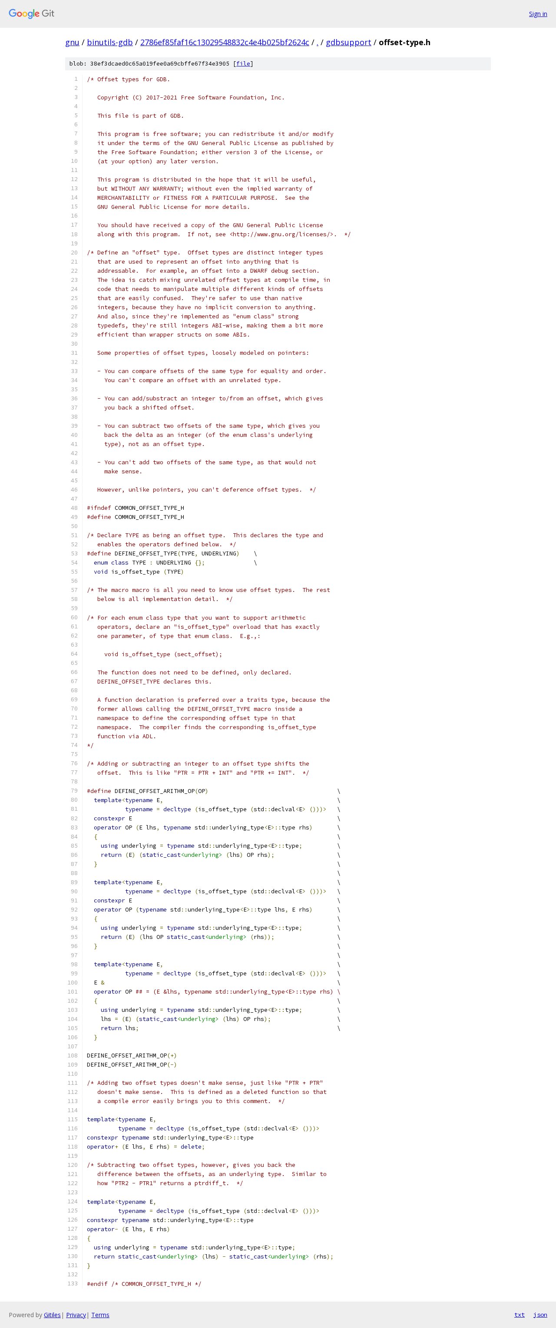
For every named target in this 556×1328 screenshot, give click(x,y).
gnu (72, 42)
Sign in (538, 14)
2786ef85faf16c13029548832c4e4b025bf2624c (224, 42)
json (540, 1314)
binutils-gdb (110, 42)
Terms (100, 1315)
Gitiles (52, 1315)
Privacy (76, 1315)
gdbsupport (348, 42)
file (243, 63)
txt (519, 1314)
